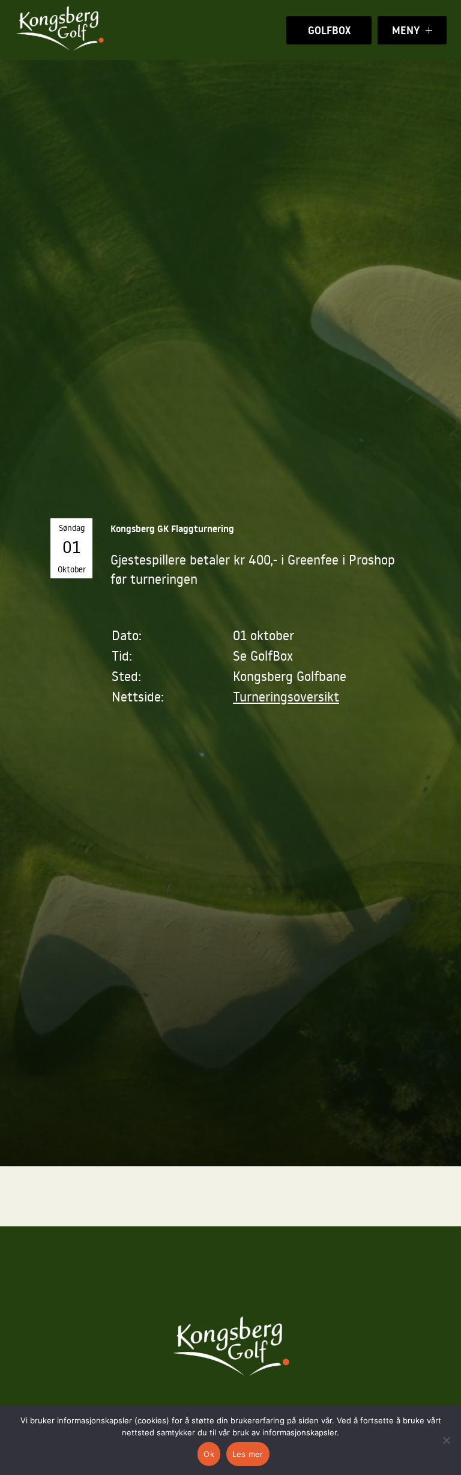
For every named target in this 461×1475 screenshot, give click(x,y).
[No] (446, 1440)
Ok (208, 1454)
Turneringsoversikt (286, 696)
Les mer (248, 1454)
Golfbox (329, 30)
